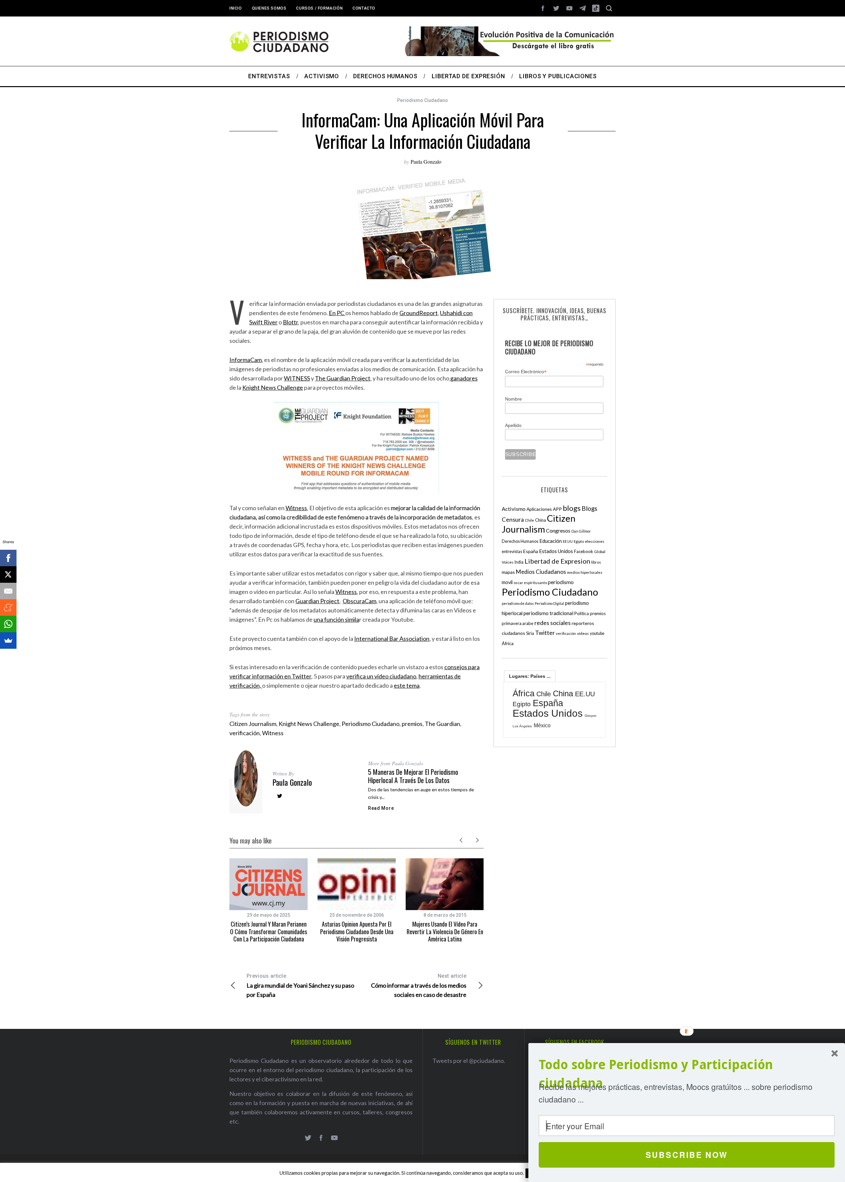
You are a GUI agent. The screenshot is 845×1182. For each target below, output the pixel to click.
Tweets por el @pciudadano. (468, 1060)
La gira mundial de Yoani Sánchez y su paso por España (300, 985)
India (519, 562)
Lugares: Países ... (530, 676)
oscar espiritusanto (530, 582)
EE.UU (568, 541)
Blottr (290, 322)
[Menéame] (8, 607)
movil (507, 582)
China (540, 520)
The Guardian (442, 723)
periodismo (561, 582)
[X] (8, 574)
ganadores (463, 378)
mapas (508, 572)
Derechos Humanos (520, 541)
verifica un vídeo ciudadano (381, 676)
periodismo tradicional (548, 613)
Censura (513, 519)
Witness (296, 507)
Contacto (364, 8)
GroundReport (418, 312)
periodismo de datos (518, 603)
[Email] (8, 591)
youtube (597, 633)
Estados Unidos (556, 551)
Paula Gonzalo (426, 161)
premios (412, 723)
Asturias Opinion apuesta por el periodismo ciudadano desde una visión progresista (356, 931)
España (530, 551)
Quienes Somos (269, 8)
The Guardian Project (342, 378)
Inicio (235, 8)
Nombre (513, 399)
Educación (550, 541)
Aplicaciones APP (544, 509)
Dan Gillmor (581, 531)
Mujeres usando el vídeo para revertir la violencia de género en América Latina (445, 931)
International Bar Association (391, 638)
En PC (337, 312)
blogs (572, 508)
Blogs (589, 508)
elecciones (594, 541)
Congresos (558, 530)
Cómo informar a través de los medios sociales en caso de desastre (418, 985)
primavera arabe (517, 623)
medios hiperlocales (584, 572)
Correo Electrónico (526, 372)
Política (581, 613)
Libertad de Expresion (557, 561)
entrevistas (512, 551)
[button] (687, 1074)
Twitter (545, 632)
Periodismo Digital (549, 603)
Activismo (513, 509)
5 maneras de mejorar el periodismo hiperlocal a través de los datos (413, 776)
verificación (244, 733)
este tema (407, 685)
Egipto (579, 541)
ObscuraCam (359, 601)
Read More (381, 808)
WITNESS (297, 378)
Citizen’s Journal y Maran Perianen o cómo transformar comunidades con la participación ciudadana (268, 931)
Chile (529, 520)
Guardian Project (317, 601)
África (508, 643)
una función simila (336, 619)
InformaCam (245, 359)
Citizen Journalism (252, 723)
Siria (530, 633)
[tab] (530, 676)
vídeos (583, 633)
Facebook (583, 551)
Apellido (513, 425)
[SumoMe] (8, 640)
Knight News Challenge (272, 387)
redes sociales (552, 622)
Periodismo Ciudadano (422, 100)
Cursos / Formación (319, 8)
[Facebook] (8, 558)
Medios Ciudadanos (541, 571)
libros (596, 562)
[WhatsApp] (8, 624)
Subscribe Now (687, 1154)
